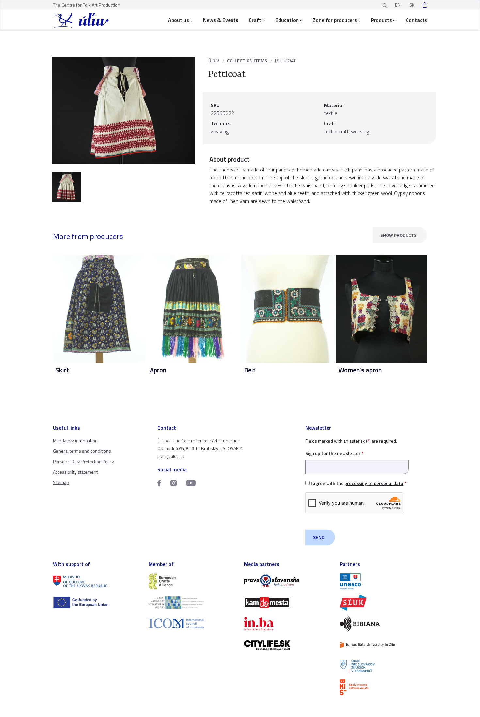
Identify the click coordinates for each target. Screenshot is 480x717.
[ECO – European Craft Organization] (192, 603)
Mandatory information (75, 440)
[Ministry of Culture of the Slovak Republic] (97, 581)
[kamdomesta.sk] (288, 603)
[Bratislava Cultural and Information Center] (383, 687)
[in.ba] (288, 624)
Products (381, 20)
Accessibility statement (75, 471)
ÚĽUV (213, 60)
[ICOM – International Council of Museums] (192, 623)
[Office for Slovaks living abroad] (383, 666)
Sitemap (61, 482)
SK (412, 4)
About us (178, 20)
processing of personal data (373, 483)
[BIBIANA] (383, 624)
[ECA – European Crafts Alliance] (192, 581)
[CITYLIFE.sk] (288, 645)
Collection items (247, 60)
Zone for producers (335, 20)
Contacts (416, 20)
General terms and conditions (82, 451)
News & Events (220, 20)
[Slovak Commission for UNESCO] (383, 581)
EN (398, 4)
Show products (398, 235)
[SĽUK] (383, 603)
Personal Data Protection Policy (83, 461)
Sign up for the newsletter (334, 453)
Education (287, 20)
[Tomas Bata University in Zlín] (383, 645)
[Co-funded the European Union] (97, 603)
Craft (255, 20)
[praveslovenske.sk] (288, 581)
